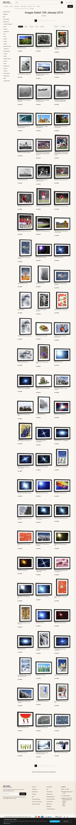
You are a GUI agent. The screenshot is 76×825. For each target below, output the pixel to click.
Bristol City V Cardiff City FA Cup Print (24, 231)
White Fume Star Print (58, 362)
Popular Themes (7, 58)
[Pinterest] (67, 817)
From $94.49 (20, 183)
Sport (5, 78)
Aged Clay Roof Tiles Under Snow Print (24, 415)
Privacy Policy (49, 791)
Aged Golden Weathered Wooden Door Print (24, 623)
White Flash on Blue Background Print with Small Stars (43, 519)
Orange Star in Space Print (22, 570)
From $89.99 (20, 51)
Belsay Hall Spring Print (22, 47)
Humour (5, 43)
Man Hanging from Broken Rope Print (24, 440)
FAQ (47, 789)
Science (5, 68)
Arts (5, 34)
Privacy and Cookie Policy (10, 822)
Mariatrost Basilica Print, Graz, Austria (61, 675)
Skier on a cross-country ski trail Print (61, 752)
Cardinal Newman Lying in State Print (42, 47)
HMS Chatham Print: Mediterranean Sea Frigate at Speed (42, 75)
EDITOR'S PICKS (6, 11)
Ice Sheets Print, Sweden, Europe (42, 727)
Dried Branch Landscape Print (23, 362)
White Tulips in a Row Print (41, 675)
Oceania (5, 53)
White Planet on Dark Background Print (24, 597)
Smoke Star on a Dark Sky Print (60, 414)
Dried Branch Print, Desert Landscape (24, 335)
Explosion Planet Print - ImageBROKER (61, 440)
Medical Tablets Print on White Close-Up (24, 545)
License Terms (50, 801)
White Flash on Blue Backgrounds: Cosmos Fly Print (24, 467)
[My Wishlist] (66, 2)
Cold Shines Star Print (40, 622)
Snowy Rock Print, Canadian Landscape (41, 310)
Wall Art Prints (17, 8)
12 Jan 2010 (32, 8)
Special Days (6, 75)
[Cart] (69, 2)
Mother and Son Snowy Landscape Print (60, 702)
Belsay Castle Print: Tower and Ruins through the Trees (60, 127)
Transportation (7, 80)
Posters (5, 61)
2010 (25, 8)
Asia (5, 36)
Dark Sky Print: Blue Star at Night (42, 466)
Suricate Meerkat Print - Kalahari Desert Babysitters (42, 127)
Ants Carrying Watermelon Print (23, 727)
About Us (34, 786)
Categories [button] (6, 6)
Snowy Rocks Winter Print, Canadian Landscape (60, 389)
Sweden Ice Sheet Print (40, 283)
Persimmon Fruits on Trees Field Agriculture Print (60, 336)
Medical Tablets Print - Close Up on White (60, 597)
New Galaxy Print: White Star (41, 257)
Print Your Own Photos (37, 801)
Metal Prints (49, 804)
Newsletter (49, 806)
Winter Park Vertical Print (40, 414)
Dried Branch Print (21, 309)
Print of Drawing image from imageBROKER (41, 441)
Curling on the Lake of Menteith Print (24, 74)
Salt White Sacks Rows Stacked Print (61, 466)
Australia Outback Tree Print (23, 283)
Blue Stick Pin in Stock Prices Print (42, 701)
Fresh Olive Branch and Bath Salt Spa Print (42, 389)
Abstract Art (6, 21)
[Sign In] (71, 2)
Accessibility (49, 786)
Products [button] (38, 6)
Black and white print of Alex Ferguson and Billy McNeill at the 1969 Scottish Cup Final (61, 153)
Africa (5, 26)
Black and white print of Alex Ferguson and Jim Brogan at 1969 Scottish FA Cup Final (43, 153)
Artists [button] (11, 6)
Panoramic (42, 26)
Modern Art (6, 48)
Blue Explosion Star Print (58, 257)
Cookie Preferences (51, 809)
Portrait (26, 26)
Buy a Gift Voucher (36, 804)
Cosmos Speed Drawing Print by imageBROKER (60, 650)
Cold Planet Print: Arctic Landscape (42, 596)
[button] (26, 823)
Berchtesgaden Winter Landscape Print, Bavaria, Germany (42, 753)
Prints (5, 63)
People (5, 56)
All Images (22, 8)
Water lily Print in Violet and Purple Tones (42, 363)
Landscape (31, 26)
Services (5, 70)
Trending (29, 6)
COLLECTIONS (6, 19)
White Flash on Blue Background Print (61, 518)
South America (7, 73)
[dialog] (38, 821)
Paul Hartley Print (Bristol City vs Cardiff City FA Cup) (42, 180)
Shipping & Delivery (50, 796)
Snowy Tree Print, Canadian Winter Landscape (24, 258)
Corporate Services (36, 799)
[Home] (8, 2)
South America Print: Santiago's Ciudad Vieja (60, 48)
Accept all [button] (55, 821)
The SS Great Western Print (23, 179)
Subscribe (23, 793)
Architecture (6, 31)
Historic (5, 41)
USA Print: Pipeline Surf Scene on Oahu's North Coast (24, 127)
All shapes (20, 26)
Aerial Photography (8, 24)
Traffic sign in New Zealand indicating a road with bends (61, 232)
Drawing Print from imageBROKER (24, 388)
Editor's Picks (23, 6)
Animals (5, 29)
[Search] (62, 2)
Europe (5, 38)
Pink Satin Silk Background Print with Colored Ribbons (61, 571)
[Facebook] (64, 817)
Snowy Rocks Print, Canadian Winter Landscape (42, 545)
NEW (4, 16)
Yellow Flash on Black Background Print (60, 545)
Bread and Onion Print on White (41, 335)
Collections (16, 6)
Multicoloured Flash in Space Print (60, 622)
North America (7, 51)
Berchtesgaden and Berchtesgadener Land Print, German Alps (24, 676)
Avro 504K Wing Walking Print (59, 74)
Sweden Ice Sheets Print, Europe (60, 727)
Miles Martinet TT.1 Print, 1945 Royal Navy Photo (24, 101)
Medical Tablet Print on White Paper (60, 309)
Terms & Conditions (51, 799)
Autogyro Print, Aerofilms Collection (24, 152)
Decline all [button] (66, 821)
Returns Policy (50, 794)
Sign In (70, 6)
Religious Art (6, 66)
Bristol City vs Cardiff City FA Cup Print (61, 179)
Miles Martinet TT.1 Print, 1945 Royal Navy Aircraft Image (42, 101)
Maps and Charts (7, 46)
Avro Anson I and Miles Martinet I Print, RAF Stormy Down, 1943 (60, 101)
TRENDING (5, 14)
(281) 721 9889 (65, 789)
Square (37, 26)
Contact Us (63, 786)
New (34, 6)
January (28, 8)
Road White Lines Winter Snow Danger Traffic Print (25, 519)
